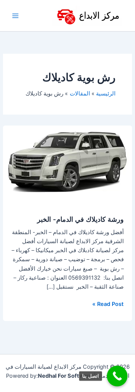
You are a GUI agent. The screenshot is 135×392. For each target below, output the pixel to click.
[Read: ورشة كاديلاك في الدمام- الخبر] (67, 161)
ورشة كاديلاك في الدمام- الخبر (80, 219)
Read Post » (108, 303)
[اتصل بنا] (117, 376)
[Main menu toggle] (15, 16)
